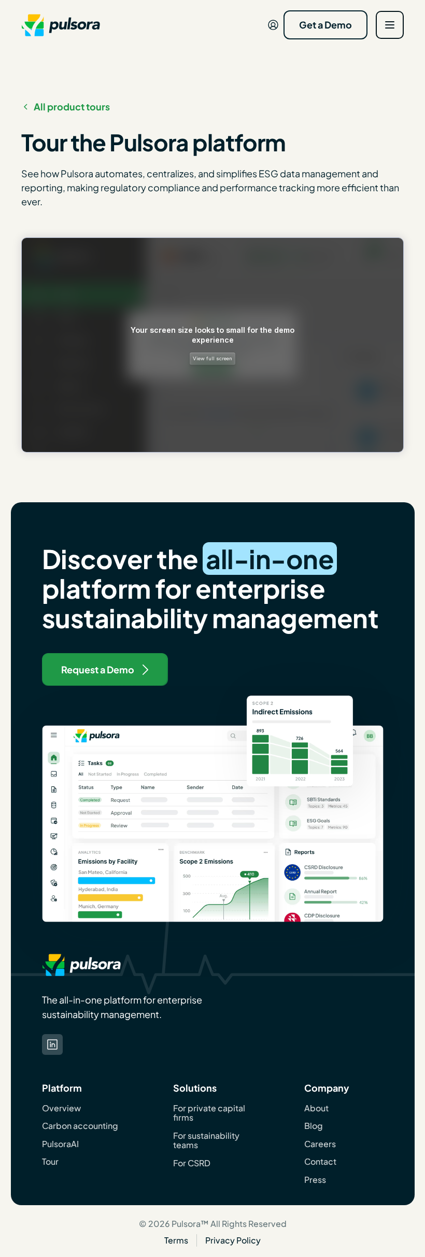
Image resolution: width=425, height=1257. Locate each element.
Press (315, 1179)
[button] (390, 25)
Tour (50, 1161)
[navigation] (60, 24)
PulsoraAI (60, 1144)
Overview (61, 1108)
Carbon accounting (80, 1126)
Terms (176, 1240)
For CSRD (191, 1163)
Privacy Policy (233, 1240)
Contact (320, 1161)
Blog (313, 1126)
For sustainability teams (206, 1140)
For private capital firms (209, 1113)
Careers (320, 1144)
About (316, 1108)
